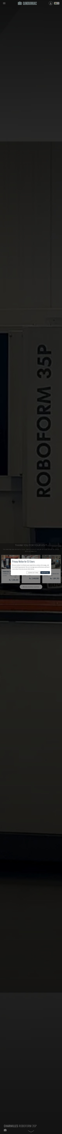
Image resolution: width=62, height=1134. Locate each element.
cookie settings (33, 572)
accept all (45, 572)
